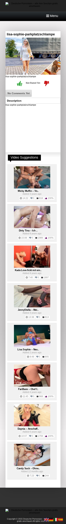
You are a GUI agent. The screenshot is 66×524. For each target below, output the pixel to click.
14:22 (25, 198)
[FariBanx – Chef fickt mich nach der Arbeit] (32, 386)
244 (47, 475)
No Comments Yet (19, 93)
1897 (46, 277)
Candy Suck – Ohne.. (28, 468)
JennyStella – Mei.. (28, 309)
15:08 (24, 238)
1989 (40, 238)
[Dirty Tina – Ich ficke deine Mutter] (32, 227)
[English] (46, 519)
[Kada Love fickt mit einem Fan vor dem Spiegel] (32, 267)
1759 (40, 436)
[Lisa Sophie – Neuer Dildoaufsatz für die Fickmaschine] (32, 346)
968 (41, 396)
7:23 (32, 475)
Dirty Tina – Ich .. (28, 230)
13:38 (31, 317)
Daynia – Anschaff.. (28, 428)
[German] (51, 519)
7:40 (30, 277)
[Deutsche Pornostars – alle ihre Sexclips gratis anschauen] (33, 6)
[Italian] (56, 519)
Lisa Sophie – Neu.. (28, 349)
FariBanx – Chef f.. (28, 389)
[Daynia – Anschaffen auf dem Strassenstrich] (32, 425)
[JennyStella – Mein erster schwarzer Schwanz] (32, 306)
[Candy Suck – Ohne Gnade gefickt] (32, 465)
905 (47, 356)
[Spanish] (60, 519)
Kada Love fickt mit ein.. (28, 270)
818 (41, 198)
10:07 (24, 436)
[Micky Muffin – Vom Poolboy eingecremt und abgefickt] (32, 187)
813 (47, 317)
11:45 (25, 396)
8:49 (32, 356)
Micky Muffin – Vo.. (28, 191)
